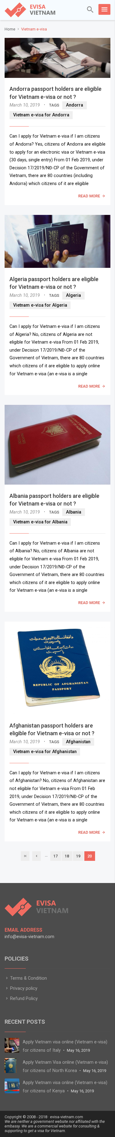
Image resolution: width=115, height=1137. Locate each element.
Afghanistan (78, 741)
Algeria (73, 295)
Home (10, 29)
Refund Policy (23, 998)
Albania (73, 512)
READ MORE (89, 196)
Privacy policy (23, 988)
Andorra (74, 105)
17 (55, 856)
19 (78, 856)
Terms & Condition (28, 978)
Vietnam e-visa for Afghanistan (45, 751)
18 (67, 856)
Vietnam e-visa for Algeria (40, 305)
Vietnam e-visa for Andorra (41, 115)
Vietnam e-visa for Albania (40, 522)
